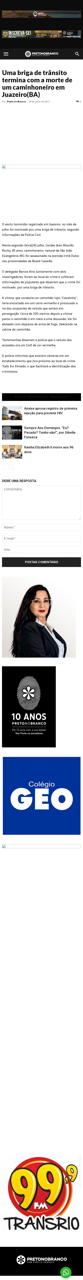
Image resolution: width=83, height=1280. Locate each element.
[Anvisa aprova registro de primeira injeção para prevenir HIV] (12, 413)
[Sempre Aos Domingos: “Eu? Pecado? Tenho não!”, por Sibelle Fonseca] (12, 433)
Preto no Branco (16, 101)
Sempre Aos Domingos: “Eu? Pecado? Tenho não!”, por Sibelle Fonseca (50, 432)
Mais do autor (59, 397)
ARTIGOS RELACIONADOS (31, 397)
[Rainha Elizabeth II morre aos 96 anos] (12, 452)
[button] (77, 54)
